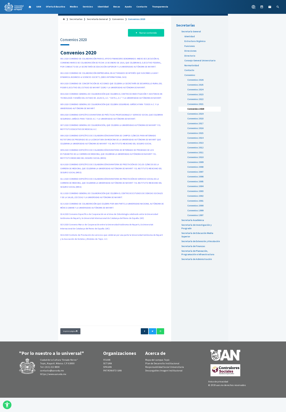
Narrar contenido (148, 33)
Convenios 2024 (195, 89)
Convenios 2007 (195, 171)
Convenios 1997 (195, 215)
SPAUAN (107, 367)
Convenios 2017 (195, 123)
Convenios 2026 (195, 80)
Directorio (189, 55)
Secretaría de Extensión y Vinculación (200, 241)
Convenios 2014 (195, 138)
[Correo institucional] (270, 7)
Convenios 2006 (195, 176)
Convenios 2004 (195, 186)
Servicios (88, 6)
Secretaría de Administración (196, 259)
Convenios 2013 (195, 142)
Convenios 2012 (195, 147)
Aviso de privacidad (218, 381)
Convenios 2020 (136, 19)
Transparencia (160, 6)
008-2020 (110, 139)
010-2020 (111, 168)
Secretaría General (97, 19)
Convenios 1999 (195, 210)
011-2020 (111, 183)
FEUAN (107, 360)
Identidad (103, 6)
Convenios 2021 (195, 104)
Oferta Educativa (55, 6)
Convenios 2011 (195, 152)
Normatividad (191, 65)
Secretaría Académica (192, 220)
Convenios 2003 (195, 191)
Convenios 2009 (195, 162)
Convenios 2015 (195, 133)
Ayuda (128, 6)
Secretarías (76, 19)
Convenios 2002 (195, 196)
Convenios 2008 (195, 167)
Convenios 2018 (195, 118)
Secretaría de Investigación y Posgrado (196, 226)
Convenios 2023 (195, 94)
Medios (74, 6)
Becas (116, 6)
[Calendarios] (262, 7)
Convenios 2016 (195, 128)
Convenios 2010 (195, 157)
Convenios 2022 (195, 99)
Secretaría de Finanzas (193, 246)
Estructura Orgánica (194, 41)
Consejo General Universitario (200, 60)
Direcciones (190, 51)
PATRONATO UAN (112, 370)
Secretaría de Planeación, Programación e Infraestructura (197, 253)
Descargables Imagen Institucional (164, 370)
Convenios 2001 (195, 201)
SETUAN (107, 363)
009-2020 (108, 154)
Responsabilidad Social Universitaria (164, 367)
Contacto (141, 6)
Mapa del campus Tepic (157, 360)
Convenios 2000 (195, 205)
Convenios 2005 (195, 181)
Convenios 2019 (195, 113)
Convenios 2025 (195, 84)
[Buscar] (278, 7)
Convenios (118, 19)
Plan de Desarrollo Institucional (162, 363)
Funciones (189, 46)
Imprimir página (69, 331)
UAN (38, 6)
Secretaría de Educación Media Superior (197, 235)
